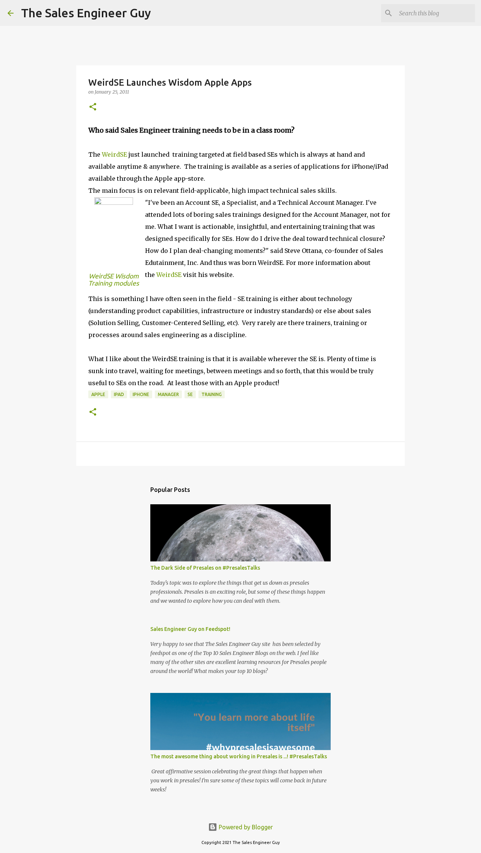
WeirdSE (114, 154)
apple (98, 394)
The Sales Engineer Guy (86, 13)
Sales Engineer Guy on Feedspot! (190, 629)
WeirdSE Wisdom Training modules (113, 279)
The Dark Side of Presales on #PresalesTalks (205, 568)
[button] (92, 107)
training (211, 394)
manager (168, 394)
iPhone (141, 394)
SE (190, 394)
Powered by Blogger (245, 827)
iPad (119, 394)
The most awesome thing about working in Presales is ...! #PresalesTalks (238, 756)
